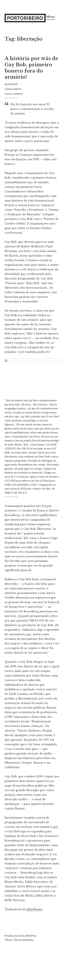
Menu (50, 16)
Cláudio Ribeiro (13, 89)
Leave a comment (14, 93)
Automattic (28, 939)
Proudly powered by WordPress (20, 935)
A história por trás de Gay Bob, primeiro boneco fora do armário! (31, 68)
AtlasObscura (34, 909)
